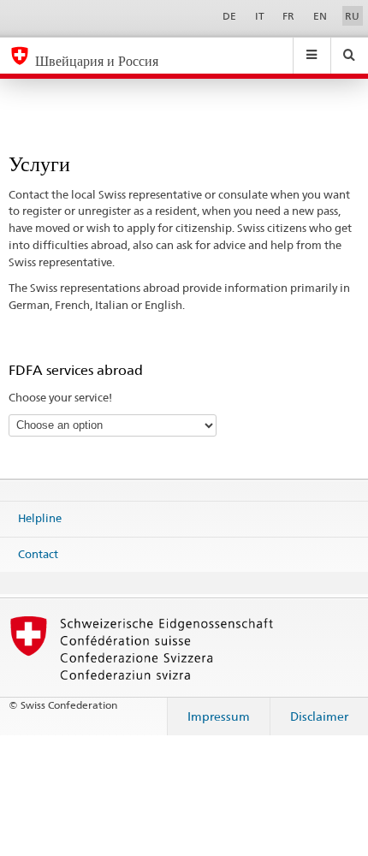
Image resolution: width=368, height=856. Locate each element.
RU (352, 15)
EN (320, 15)
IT (259, 15)
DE (229, 15)
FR (288, 15)
